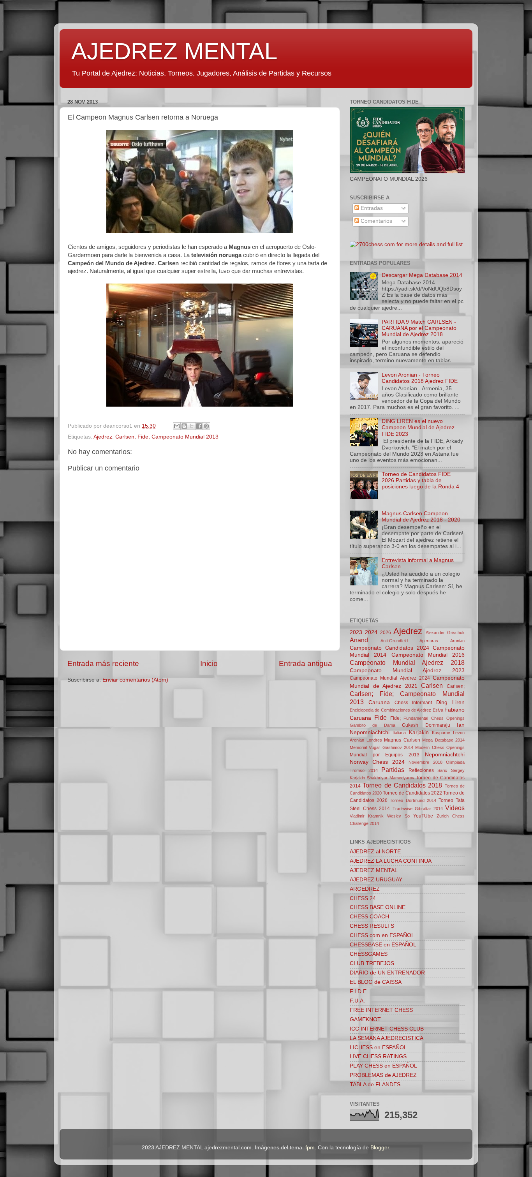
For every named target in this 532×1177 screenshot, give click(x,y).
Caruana (379, 702)
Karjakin (419, 732)
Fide (380, 717)
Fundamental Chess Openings (434, 718)
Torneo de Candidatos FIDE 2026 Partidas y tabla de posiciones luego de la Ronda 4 (420, 480)
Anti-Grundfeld (394, 640)
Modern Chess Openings (440, 747)
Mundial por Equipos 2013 (384, 755)
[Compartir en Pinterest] (206, 426)
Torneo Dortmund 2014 (413, 800)
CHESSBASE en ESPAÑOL (383, 945)
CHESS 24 (363, 898)
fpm (310, 1148)
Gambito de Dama (372, 725)
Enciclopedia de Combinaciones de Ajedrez (390, 710)
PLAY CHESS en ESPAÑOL (383, 1066)
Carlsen (432, 685)
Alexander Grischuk (445, 632)
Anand (359, 639)
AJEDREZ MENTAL (174, 51)
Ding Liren (450, 702)
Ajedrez (102, 437)
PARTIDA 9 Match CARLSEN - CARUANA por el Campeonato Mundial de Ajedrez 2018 (419, 328)
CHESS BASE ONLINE (377, 907)
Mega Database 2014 (443, 740)
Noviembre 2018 (425, 762)
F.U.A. (357, 1001)
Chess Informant (413, 702)
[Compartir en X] (192, 426)
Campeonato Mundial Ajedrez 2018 (407, 662)
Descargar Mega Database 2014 (422, 275)
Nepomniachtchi (445, 755)
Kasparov (441, 732)
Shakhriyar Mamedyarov (390, 777)
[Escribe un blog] (184, 426)
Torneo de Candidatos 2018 (402, 785)
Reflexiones (421, 770)
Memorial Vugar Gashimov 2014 (381, 747)
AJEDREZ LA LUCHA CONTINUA (391, 861)
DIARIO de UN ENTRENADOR (387, 973)
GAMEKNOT (365, 1019)
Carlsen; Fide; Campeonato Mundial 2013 (166, 437)
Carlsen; (456, 686)
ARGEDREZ (365, 889)
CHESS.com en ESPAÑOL (382, 935)
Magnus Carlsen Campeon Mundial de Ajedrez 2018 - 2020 (421, 517)
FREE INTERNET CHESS (381, 1010)
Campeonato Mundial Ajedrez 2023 (407, 670)
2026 (385, 632)
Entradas (371, 208)
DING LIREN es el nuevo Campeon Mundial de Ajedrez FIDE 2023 (418, 427)
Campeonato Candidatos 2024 (389, 648)
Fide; (395, 718)
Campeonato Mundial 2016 (428, 655)
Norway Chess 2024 (377, 762)
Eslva (438, 710)
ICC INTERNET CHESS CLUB (387, 1029)
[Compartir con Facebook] (199, 426)
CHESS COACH (369, 917)
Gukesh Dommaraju (426, 725)
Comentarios (375, 221)
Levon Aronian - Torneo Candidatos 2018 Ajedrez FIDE (420, 378)
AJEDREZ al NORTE (375, 852)
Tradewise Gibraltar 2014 (418, 808)
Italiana (399, 732)
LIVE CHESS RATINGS (378, 1056)
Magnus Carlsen (402, 740)
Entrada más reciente (103, 663)
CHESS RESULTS (372, 926)
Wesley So (398, 816)
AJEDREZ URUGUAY (376, 880)
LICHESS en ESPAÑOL (378, 1047)
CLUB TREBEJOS (372, 963)
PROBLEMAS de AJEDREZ (383, 1075)
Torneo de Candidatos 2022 (412, 793)
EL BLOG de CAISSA (376, 982)
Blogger (379, 1148)
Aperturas (428, 640)
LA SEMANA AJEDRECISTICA (386, 1038)
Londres (374, 740)
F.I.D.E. (359, 991)
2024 (371, 632)
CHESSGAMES (369, 954)
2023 (356, 632)
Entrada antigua (305, 663)
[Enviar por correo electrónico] (177, 426)
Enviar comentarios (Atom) (135, 680)
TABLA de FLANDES (375, 1084)
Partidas (392, 769)
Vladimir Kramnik (367, 816)
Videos (455, 807)
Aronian (457, 640)
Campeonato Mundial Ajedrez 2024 (390, 678)
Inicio (209, 663)
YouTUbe (423, 816)
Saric (442, 770)
